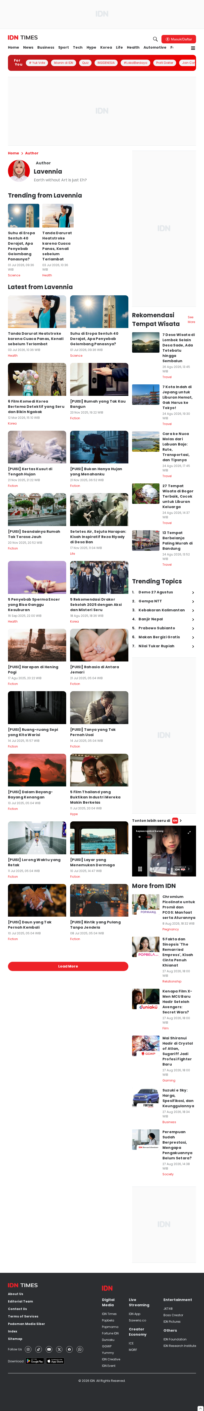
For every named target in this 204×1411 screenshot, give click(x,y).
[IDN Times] (23, 37)
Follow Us (15, 1349)
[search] (155, 39)
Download (16, 1361)
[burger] (193, 48)
